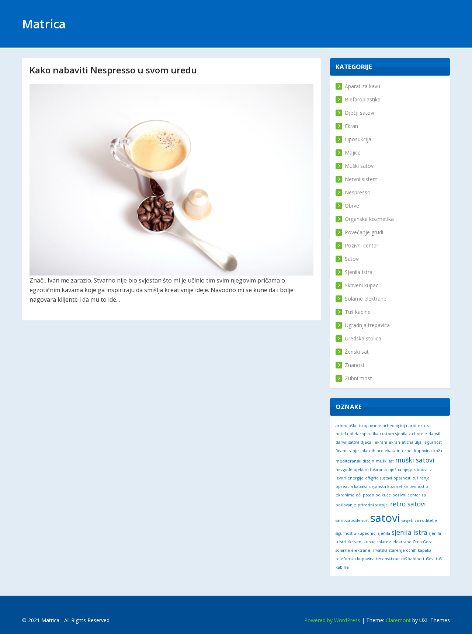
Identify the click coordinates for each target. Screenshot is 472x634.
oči (358, 495)
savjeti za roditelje (419, 520)
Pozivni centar (361, 245)
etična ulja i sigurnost (422, 442)
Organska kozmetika (369, 218)
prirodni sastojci (373, 504)
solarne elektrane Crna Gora (405, 541)
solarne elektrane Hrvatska (362, 550)
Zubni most (358, 378)
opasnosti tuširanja (411, 478)
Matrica (44, 24)
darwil (434, 433)
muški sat (385, 461)
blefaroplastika (364, 433)
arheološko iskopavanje (358, 425)
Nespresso (358, 192)
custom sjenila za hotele (403, 433)
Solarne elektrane (365, 298)
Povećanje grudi (364, 232)
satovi (385, 517)
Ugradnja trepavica (367, 325)
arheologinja (395, 425)
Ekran (351, 125)
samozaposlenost (352, 520)
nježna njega (400, 469)
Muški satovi (360, 165)
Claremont (398, 620)
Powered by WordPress (332, 620)
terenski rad (388, 558)
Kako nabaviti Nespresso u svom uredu (113, 70)
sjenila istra (409, 532)
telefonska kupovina (355, 558)
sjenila (384, 533)
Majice (353, 152)
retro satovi (408, 503)
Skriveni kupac (361, 285)
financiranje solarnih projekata (365, 450)
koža (437, 450)
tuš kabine (411, 558)
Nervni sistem (361, 179)
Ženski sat (357, 351)
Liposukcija (358, 139)
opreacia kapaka (352, 486)
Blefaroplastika (363, 99)
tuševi (428, 558)
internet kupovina (414, 450)
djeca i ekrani (374, 442)
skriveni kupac (361, 541)
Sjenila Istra (358, 272)
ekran (394, 442)
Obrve (352, 205)
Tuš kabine (358, 311)
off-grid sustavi (378, 478)
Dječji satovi (359, 112)
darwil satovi (347, 442)
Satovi (352, 258)
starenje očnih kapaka (410, 550)
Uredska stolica (363, 338)
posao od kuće (377, 495)
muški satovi (414, 459)
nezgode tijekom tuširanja (361, 469)
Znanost (355, 364)
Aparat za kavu (362, 86)
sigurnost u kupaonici (356, 533)
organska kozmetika (388, 486)
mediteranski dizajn (355, 461)
